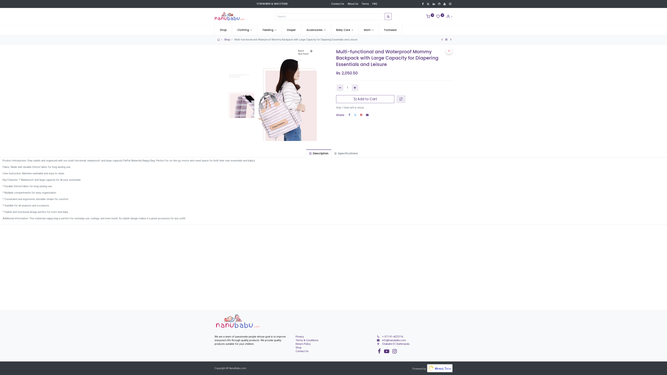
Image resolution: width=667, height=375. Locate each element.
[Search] (388, 16)
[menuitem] (223, 30)
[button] (401, 99)
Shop (227, 39)
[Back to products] (446, 39)
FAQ (374, 3)
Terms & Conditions (307, 340)
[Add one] (355, 88)
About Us (353, 3)
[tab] (318, 153)
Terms (365, 3)
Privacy (300, 336)
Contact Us (337, 3)
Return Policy (303, 343)
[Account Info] (449, 16)
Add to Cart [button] (367, 99)
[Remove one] (340, 88)
